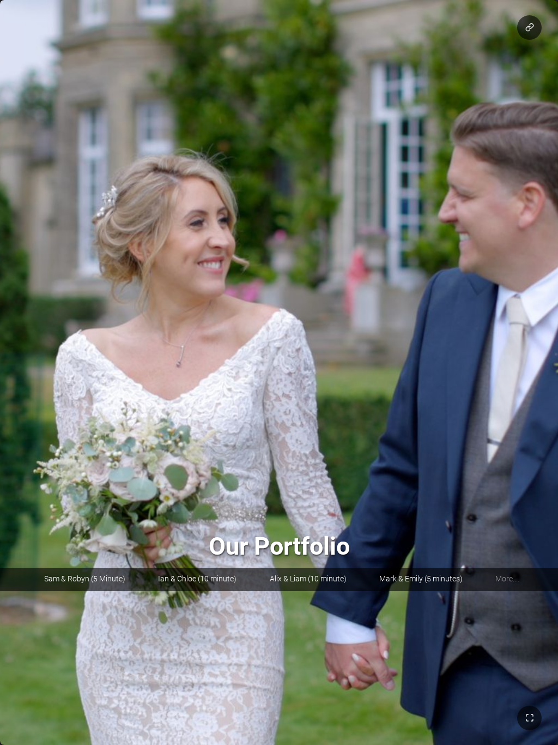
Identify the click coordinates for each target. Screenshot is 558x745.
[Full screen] (529, 718)
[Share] (529, 27)
